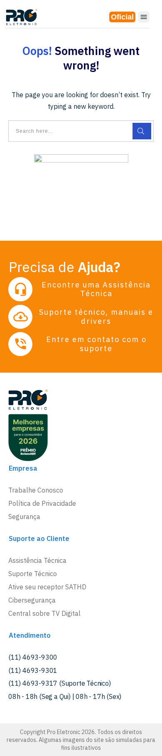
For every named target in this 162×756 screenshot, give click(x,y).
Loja (122, 17)
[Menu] (144, 17)
